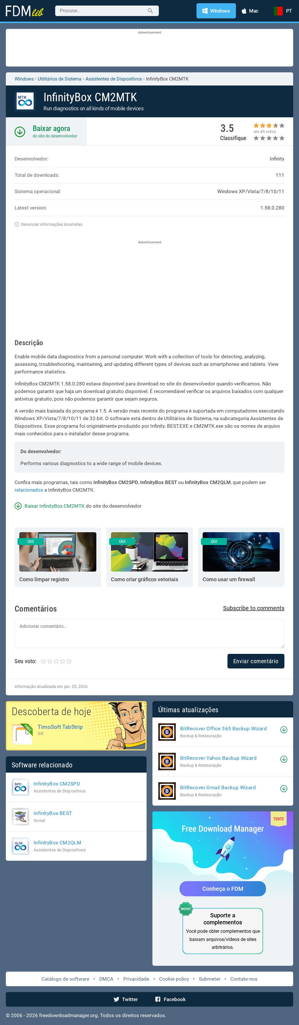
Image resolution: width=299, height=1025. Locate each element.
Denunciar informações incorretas (51, 224)
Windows (24, 79)
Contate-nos (244, 979)
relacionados (29, 490)
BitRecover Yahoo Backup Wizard (218, 758)
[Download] (283, 729)
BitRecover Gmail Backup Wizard (218, 787)
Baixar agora (51, 128)
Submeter (209, 979)
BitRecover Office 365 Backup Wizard (223, 728)
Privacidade (136, 979)
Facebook (175, 999)
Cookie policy (174, 979)
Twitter (130, 999)
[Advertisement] (149, 48)
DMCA (106, 979)
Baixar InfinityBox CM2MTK (55, 506)
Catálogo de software (65, 979)
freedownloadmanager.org (68, 1015)
